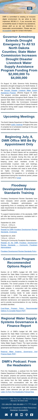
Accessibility (7, 30)
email (19, 178)
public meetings (16, 124)
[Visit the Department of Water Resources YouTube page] (21, 414)
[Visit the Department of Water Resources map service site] (31, 414)
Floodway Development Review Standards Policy (18, 251)
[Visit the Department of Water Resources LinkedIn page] (16, 414)
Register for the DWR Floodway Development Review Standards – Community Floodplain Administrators (19, 245)
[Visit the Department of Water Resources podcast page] (26, 414)
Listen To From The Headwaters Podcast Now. (17, 392)
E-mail (34, 404)
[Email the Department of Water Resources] (6, 414)
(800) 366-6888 (18, 404)
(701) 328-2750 (7, 404)
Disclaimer (14, 410)
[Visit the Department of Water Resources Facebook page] (11, 414)
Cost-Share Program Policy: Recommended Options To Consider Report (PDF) (19, 309)
